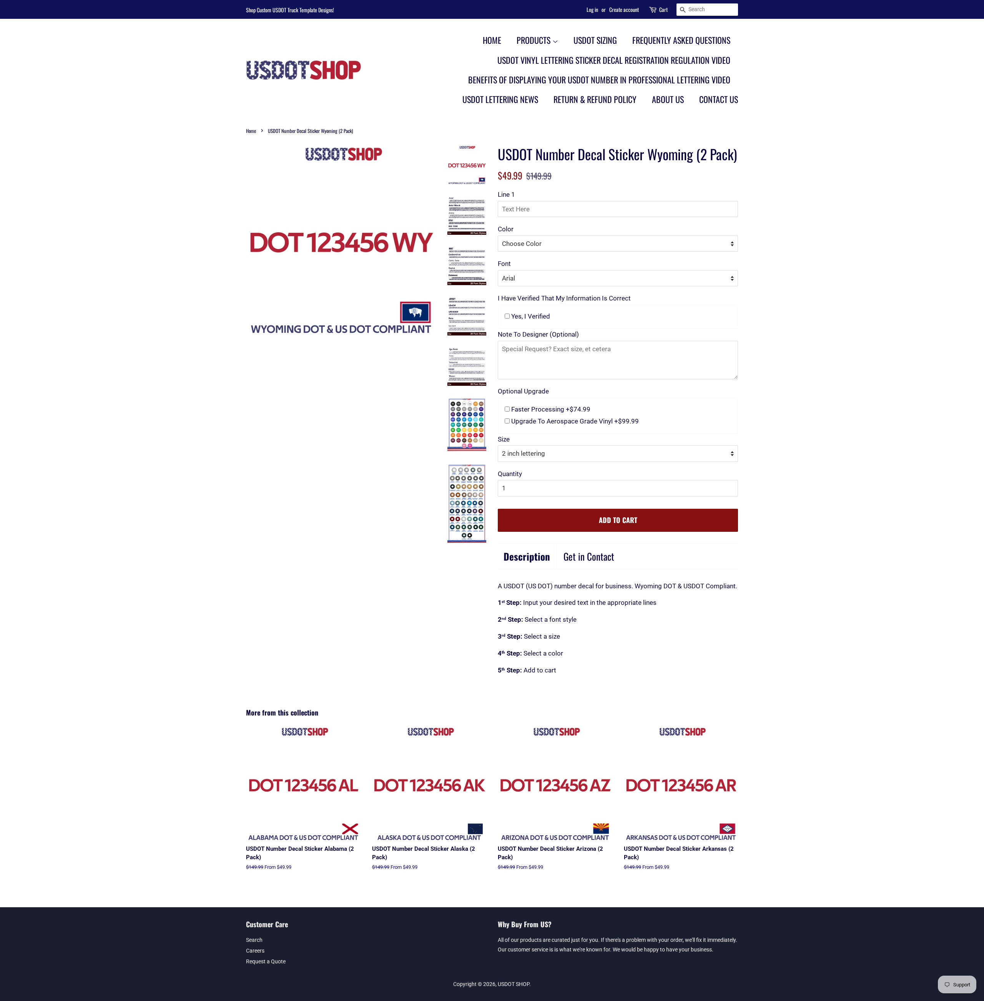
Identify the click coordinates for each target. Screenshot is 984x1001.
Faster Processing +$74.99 (550, 409)
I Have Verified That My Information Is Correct (564, 298)
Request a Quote (266, 961)
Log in (592, 9)
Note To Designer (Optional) (538, 334)
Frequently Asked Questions (681, 40)
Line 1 (506, 194)
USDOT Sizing (595, 40)
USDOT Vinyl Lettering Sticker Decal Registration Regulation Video (613, 60)
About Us (668, 99)
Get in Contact (588, 556)
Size (504, 439)
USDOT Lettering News (500, 99)
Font (504, 263)
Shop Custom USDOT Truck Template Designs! (290, 10)
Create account (624, 9)
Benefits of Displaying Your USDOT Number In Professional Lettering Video (599, 79)
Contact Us (718, 99)
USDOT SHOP (513, 984)
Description (527, 556)
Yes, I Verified (530, 316)
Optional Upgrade (523, 391)
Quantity (510, 474)
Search (254, 940)
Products (534, 40)
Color (506, 229)
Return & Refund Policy (595, 99)
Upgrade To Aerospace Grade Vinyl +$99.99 (574, 421)
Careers (255, 951)
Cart (663, 9)
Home (492, 40)
